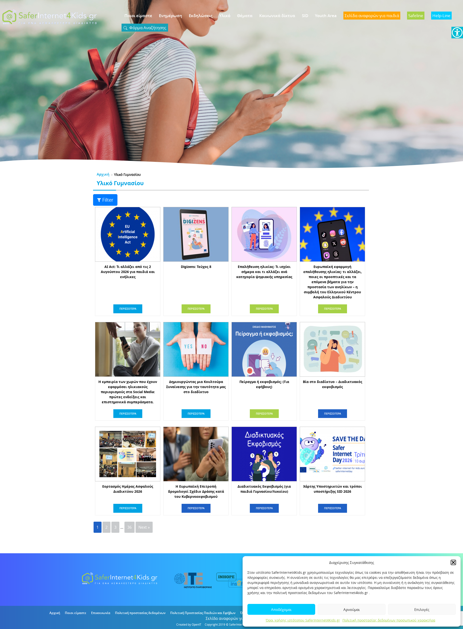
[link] (457, 32)
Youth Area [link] (326, 15)
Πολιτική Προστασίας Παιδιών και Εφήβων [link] (202, 613)
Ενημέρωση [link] (170, 15)
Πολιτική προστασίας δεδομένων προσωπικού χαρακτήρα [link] (388, 620)
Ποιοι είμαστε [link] (138, 15)
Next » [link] (144, 527)
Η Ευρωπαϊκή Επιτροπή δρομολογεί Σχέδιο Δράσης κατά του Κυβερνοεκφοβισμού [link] (196, 491)
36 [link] (129, 527)
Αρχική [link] (103, 174)
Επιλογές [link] (421, 609)
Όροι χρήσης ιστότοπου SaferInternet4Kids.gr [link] (303, 620)
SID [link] (305, 15)
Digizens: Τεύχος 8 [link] (196, 266)
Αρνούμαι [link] (351, 609)
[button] (453, 562)
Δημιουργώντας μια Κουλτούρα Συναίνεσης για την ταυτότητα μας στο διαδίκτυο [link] (196, 386)
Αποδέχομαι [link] (281, 609)
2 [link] (106, 527)
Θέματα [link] (244, 15)
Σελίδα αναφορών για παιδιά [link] (232, 618)
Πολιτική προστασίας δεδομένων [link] (140, 613)
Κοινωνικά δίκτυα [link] (277, 15)
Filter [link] (107, 200)
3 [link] (115, 527)
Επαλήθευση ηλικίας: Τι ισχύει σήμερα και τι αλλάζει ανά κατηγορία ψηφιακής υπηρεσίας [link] (264, 271)
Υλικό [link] (224, 15)
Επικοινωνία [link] (100, 613)
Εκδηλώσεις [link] (200, 15)
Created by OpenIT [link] (188, 624)
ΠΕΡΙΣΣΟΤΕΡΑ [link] (127, 308)
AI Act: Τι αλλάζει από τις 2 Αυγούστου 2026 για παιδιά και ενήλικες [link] (128, 271)
